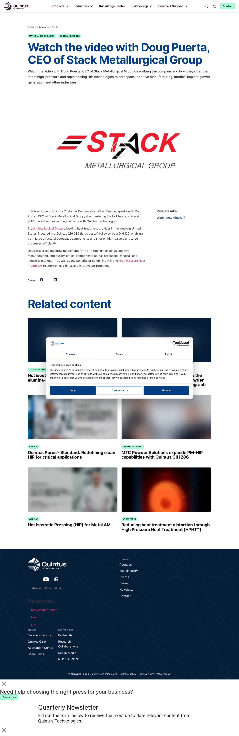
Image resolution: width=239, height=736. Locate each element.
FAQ (34, 625)
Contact (125, 596)
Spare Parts (36, 654)
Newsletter (127, 589)
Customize (118, 390)
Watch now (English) (171, 217)
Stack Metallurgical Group (45, 228)
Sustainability (129, 570)
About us (126, 564)
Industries (82, 6)
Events (124, 577)
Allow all (166, 390)
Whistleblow (164, 673)
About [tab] (168, 354)
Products (58, 6)
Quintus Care (37, 641)
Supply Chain (67, 652)
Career (124, 583)
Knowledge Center (112, 6)
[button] (119, 149)
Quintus (32, 27)
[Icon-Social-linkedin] (56, 579)
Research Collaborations (68, 644)
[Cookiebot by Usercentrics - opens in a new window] (175, 343)
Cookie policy (128, 673)
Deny (73, 390)
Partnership (140, 6)
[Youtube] (46, 579)
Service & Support (170, 6)
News (35, 617)
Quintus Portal (68, 659)
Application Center (40, 647)
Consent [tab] (71, 354)
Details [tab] (120, 354)
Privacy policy (147, 673)
